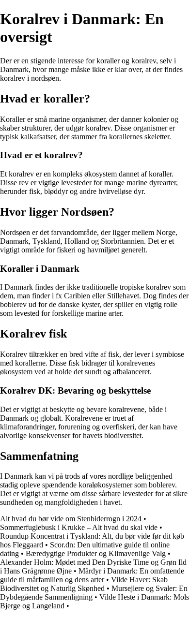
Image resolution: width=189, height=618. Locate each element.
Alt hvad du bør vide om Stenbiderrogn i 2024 (71, 519)
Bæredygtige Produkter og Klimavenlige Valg (96, 553)
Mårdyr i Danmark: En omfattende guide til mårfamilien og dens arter (92, 575)
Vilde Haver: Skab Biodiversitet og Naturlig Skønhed (84, 583)
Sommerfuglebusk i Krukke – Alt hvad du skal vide (79, 527)
